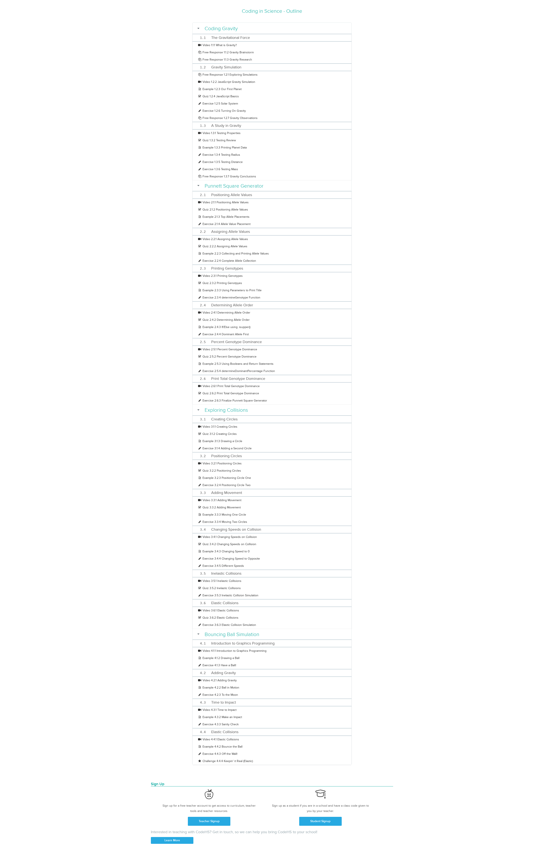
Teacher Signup (209, 821)
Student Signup (320, 821)
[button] (273, 28)
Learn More (172, 840)
